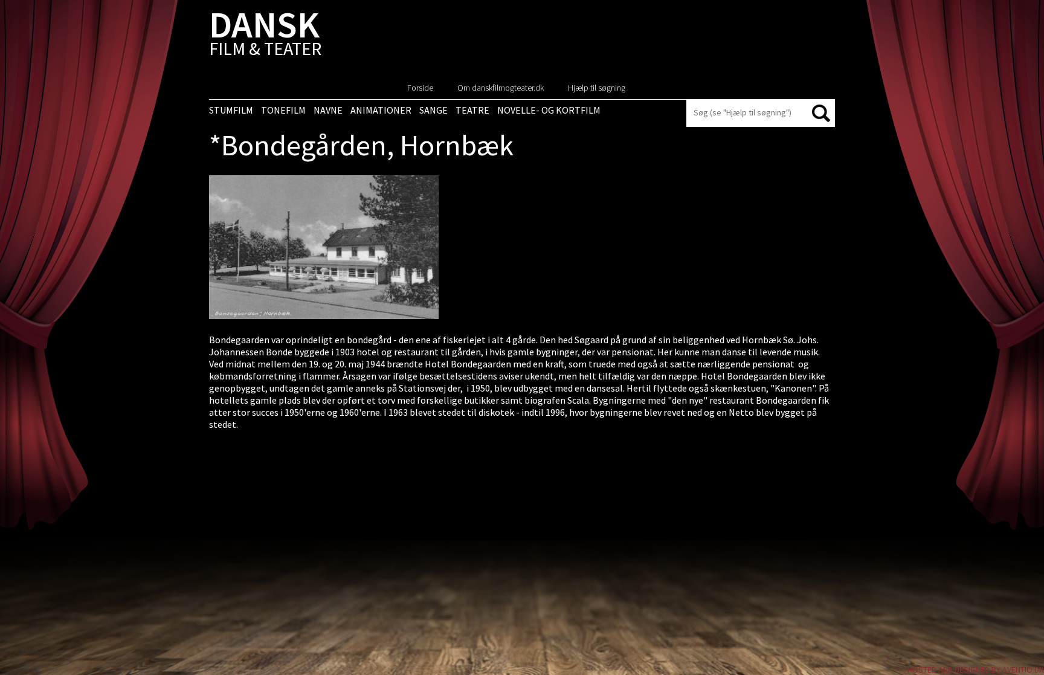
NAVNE (328, 110)
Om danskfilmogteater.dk (500, 87)
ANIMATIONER (380, 110)
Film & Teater (265, 36)
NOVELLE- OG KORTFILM (549, 110)
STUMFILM (231, 110)
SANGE (433, 110)
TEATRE (472, 110)
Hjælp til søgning (596, 87)
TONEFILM (283, 110)
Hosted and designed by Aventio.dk (975, 669)
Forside (420, 87)
